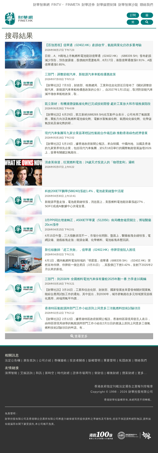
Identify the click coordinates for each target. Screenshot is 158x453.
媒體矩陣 (106, 4)
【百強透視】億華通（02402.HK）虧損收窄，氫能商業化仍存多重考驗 (93, 45)
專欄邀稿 (60, 360)
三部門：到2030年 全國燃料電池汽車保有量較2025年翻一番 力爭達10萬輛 (95, 279)
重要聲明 (110, 360)
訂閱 (133, 15)
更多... (142, 373)
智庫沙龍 (128, 4)
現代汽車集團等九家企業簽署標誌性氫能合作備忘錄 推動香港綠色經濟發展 (96, 133)
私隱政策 (125, 360)
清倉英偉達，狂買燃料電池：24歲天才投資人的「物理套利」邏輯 (90, 162)
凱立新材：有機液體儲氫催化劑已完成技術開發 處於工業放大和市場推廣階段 (98, 103)
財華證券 (88, 4)
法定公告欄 (12, 360)
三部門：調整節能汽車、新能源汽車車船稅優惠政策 (80, 74)
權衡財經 (113, 373)
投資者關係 (77, 360)
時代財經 (63, 373)
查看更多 (81, 336)
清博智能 (11, 373)
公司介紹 (45, 360)
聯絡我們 (146, 4)
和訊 (39, 373)
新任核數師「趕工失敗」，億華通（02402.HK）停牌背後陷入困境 (90, 249)
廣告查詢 (29, 360)
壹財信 (99, 373)
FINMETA (73, 4)
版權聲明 (94, 360)
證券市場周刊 (82, 373)
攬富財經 (128, 373)
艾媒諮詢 (26, 373)
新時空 (49, 373)
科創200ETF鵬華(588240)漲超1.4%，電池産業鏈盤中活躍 (84, 191)
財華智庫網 (41, 4)
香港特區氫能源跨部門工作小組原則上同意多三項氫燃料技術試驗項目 (93, 308)
